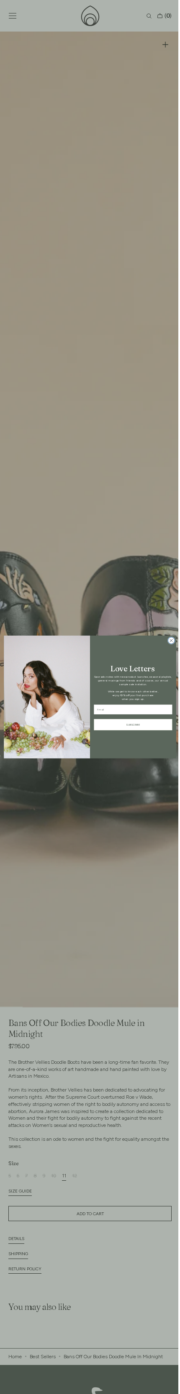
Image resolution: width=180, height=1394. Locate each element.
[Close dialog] (168, 640)
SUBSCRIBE (130, 724)
